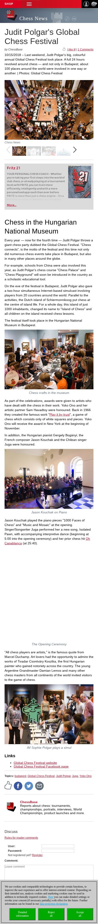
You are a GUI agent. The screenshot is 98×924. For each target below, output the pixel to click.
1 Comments (85, 49)
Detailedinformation (22, 914)
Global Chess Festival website (35, 763)
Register (37, 855)
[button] (29, 4)
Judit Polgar (63, 776)
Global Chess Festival (41, 776)
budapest (20, 776)
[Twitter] (29, 785)
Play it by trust (59, 414)
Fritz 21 (13, 168)
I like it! (71, 49)
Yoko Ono (86, 776)
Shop (9, 4)
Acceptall (80, 914)
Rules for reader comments (21, 837)
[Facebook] (18, 785)
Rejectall (51, 914)
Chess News (33, 18)
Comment (11, 860)
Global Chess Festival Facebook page (41, 766)
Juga (75, 776)
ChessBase (29, 802)
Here (50, 897)
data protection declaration (54, 903)
